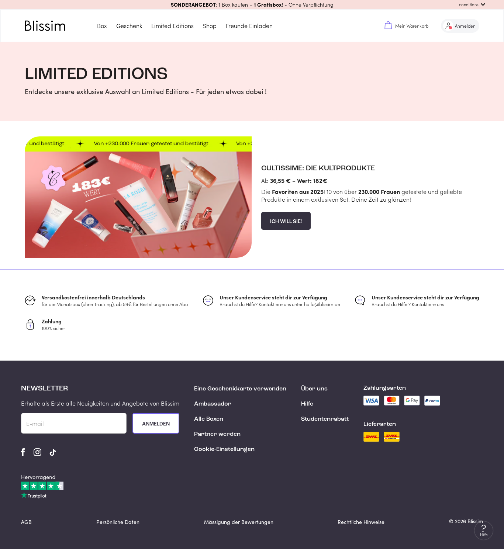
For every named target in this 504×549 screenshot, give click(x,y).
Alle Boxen (208, 419)
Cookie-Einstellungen (224, 449)
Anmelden (156, 424)
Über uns (314, 389)
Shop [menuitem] (210, 25)
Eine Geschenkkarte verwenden (240, 389)
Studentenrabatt (325, 419)
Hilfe (307, 404)
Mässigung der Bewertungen (238, 521)
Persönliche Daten (117, 521)
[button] (252, 4)
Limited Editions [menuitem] (172, 25)
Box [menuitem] (102, 25)
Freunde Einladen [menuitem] (249, 25)
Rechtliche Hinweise (361, 521)
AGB (26, 521)
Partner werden (217, 434)
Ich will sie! (286, 221)
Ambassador (212, 404)
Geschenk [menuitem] (129, 25)
